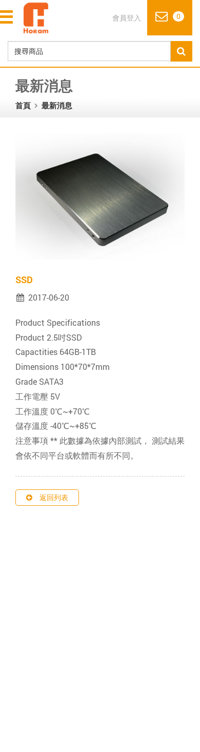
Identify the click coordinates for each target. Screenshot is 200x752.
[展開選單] (7, 17)
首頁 (23, 105)
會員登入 (126, 18)
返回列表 (53, 497)
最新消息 (57, 105)
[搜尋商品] (181, 51)
